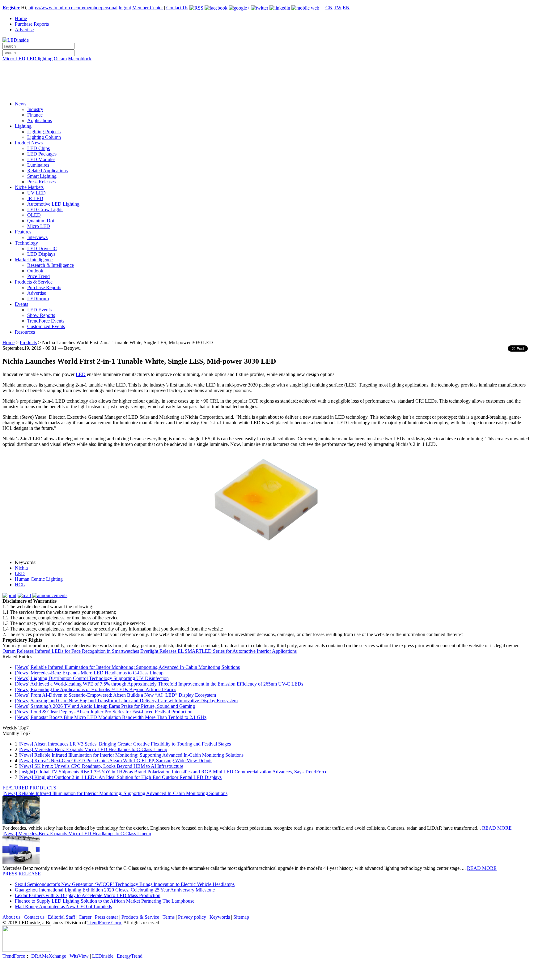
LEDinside (102, 956)
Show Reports (41, 315)
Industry (35, 109)
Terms (169, 917)
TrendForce (13, 956)
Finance (35, 115)
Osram (60, 58)
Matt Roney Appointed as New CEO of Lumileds (63, 906)
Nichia (21, 568)
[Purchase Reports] (267, 66)
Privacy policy (192, 917)
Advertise (24, 29)
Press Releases (41, 181)
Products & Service (34, 281)
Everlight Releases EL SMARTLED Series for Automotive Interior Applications (218, 651)
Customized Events (46, 326)
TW (337, 7)
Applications (39, 120)
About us (11, 917)
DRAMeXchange (48, 956)
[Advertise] (267, 74)
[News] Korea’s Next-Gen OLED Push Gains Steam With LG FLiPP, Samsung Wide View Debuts (115, 760)
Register (11, 7)
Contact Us (177, 7)
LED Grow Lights (45, 209)
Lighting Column (44, 137)
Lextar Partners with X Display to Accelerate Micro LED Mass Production (87, 895)
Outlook (35, 270)
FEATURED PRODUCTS (29, 787)
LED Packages (42, 153)
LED (81, 374)
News (20, 103)
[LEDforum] (267, 92)
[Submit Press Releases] (267, 83)
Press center (106, 917)
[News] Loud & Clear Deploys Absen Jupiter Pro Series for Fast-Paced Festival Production (104, 711)
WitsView (79, 956)
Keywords (220, 917)
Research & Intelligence (50, 265)
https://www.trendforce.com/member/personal (72, 7)
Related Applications (47, 170)
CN (329, 7)
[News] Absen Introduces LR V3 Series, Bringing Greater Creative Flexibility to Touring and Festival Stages (125, 743)
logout (125, 7)
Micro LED (13, 58)
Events (21, 304)
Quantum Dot (40, 220)
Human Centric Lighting (39, 579)
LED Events (39, 309)
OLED (34, 215)
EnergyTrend (129, 956)
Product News (29, 142)
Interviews (37, 237)
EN (346, 7)
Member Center (147, 7)
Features (23, 231)
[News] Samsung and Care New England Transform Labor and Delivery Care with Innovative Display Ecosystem (126, 700)
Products (28, 342)
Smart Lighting (42, 176)
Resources (25, 332)
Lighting (23, 126)
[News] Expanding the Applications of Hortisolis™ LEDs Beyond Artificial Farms (95, 689)
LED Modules (41, 159)
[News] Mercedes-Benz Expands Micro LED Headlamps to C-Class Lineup (89, 672)
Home (21, 18)
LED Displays (41, 254)
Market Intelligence (34, 259)
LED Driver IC (42, 248)
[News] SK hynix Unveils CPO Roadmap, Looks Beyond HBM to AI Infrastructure (101, 766)
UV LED (36, 192)
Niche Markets (29, 187)
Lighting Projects (44, 131)
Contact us (34, 917)
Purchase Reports (32, 24)
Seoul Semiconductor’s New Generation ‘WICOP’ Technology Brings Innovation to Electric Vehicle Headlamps (125, 884)
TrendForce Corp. (104, 922)
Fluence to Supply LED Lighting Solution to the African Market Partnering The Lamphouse (104, 901)
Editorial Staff (61, 917)
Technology (26, 243)
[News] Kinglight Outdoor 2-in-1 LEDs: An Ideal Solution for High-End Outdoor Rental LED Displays (120, 777)
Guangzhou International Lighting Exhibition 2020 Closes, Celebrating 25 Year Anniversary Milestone (115, 889)
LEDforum (38, 298)
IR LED (35, 198)
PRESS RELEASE (21, 873)
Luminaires (38, 165)
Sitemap (241, 917)
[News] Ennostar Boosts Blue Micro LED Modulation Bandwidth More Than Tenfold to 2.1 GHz (110, 717)
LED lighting (40, 58)
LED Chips (38, 148)
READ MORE (497, 828)
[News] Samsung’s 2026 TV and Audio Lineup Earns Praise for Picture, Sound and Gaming (105, 706)
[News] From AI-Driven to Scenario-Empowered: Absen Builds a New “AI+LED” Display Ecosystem (115, 695)
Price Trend (38, 276)
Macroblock (79, 58)
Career (84, 917)
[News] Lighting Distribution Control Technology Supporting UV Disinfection (92, 678)
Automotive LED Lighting (53, 204)
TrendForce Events (45, 320)
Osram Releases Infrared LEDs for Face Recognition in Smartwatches (70, 651)
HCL (20, 584)
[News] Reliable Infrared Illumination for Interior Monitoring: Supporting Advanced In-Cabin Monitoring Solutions (127, 667)
